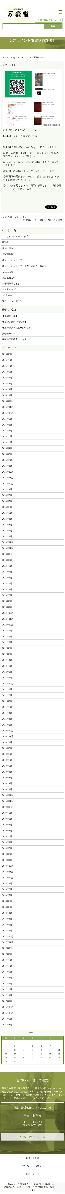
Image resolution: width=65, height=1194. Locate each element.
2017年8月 (7, 960)
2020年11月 (7, 736)
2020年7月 (7, 754)
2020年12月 (7, 730)
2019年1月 (7, 860)
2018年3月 (7, 919)
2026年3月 (7, 383)
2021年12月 (7, 683)
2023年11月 (7, 548)
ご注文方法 (7, 272)
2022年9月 (7, 630)
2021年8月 (7, 695)
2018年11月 (7, 872)
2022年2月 (7, 672)
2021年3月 (7, 719)
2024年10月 (7, 483)
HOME (5, 57)
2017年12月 (7, 936)
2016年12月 (7, 1007)
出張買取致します (11, 283)
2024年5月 (7, 513)
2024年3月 (7, 525)
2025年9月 (7, 419)
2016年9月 (7, 1019)
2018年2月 (7, 925)
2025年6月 (7, 436)
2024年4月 (7, 519)
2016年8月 (7, 1024)
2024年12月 (7, 472)
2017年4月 (7, 983)
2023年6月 (7, 578)
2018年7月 (7, 895)
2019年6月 (7, 831)
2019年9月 (7, 813)
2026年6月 (7, 366)
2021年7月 (7, 701)
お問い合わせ (8, 295)
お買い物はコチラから (48, 20)
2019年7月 (7, 825)
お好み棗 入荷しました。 (16, 217)
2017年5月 (7, 977)
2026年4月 (7, 377)
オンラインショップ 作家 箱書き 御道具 (24, 266)
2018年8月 (7, 889)
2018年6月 (7, 901)
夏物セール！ (8, 333)
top (14, 57)
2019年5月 (7, 836)
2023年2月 (7, 601)
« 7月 (5, 1032)
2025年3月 (7, 454)
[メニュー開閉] (60, 12)
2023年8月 (7, 566)
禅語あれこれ (8, 278)
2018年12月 (7, 866)
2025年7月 (7, 430)
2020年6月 (7, 760)
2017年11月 (7, 942)
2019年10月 (7, 807)
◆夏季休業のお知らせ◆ (14, 322)
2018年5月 (7, 907)
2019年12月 (7, 795)
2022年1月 (7, 677)
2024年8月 (7, 495)
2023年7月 (7, 572)
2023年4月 (7, 589)
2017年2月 (7, 995)
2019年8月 (7, 819)
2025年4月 (7, 448)
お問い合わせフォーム (32, 1136)
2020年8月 (7, 748)
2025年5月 (7, 442)
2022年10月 (7, 625)
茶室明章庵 (7, 254)
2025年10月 (7, 413)
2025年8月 (7, 425)
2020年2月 (7, 783)
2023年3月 (7, 595)
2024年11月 (7, 477)
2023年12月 (7, 542)
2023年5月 (7, 583)
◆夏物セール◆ (10, 316)
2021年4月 (7, 713)
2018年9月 (7, 883)
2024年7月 (7, 501)
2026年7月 (7, 360)
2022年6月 (7, 648)
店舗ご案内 (7, 248)
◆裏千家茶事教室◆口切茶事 (16, 328)
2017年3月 (7, 989)
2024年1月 (7, 536)
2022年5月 (7, 654)
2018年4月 (7, 913)
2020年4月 (7, 772)
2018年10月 (7, 878)
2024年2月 (7, 531)
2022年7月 (7, 642)
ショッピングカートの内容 (15, 236)
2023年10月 (7, 554)
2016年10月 (7, 1013)
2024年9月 (7, 489)
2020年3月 (7, 777)
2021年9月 (7, 689)
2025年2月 (7, 460)
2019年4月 (7, 842)
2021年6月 (7, 707)
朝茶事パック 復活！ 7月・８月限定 (42, 220)
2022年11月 (7, 619)
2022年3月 (7, 666)
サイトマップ (8, 289)
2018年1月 (7, 930)
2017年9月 (7, 954)
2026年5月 (7, 372)
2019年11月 (7, 801)
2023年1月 (7, 607)
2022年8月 (7, 636)
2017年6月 (7, 972)
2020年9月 (7, 742)
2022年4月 (7, 660)
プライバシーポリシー (13, 301)
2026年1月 (7, 395)
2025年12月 (7, 401)
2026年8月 (7, 354)
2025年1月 (7, 466)
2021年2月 (7, 725)
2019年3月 (7, 848)
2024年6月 (7, 507)
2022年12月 (7, 613)
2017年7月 (7, 966)
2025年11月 (7, 407)
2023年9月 (7, 560)
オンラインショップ (12, 260)
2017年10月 (7, 948)
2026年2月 (7, 389)
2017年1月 (7, 1001)
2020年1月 (7, 789)
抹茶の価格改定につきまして (16, 339)
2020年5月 (7, 766)
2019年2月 (7, 854)
